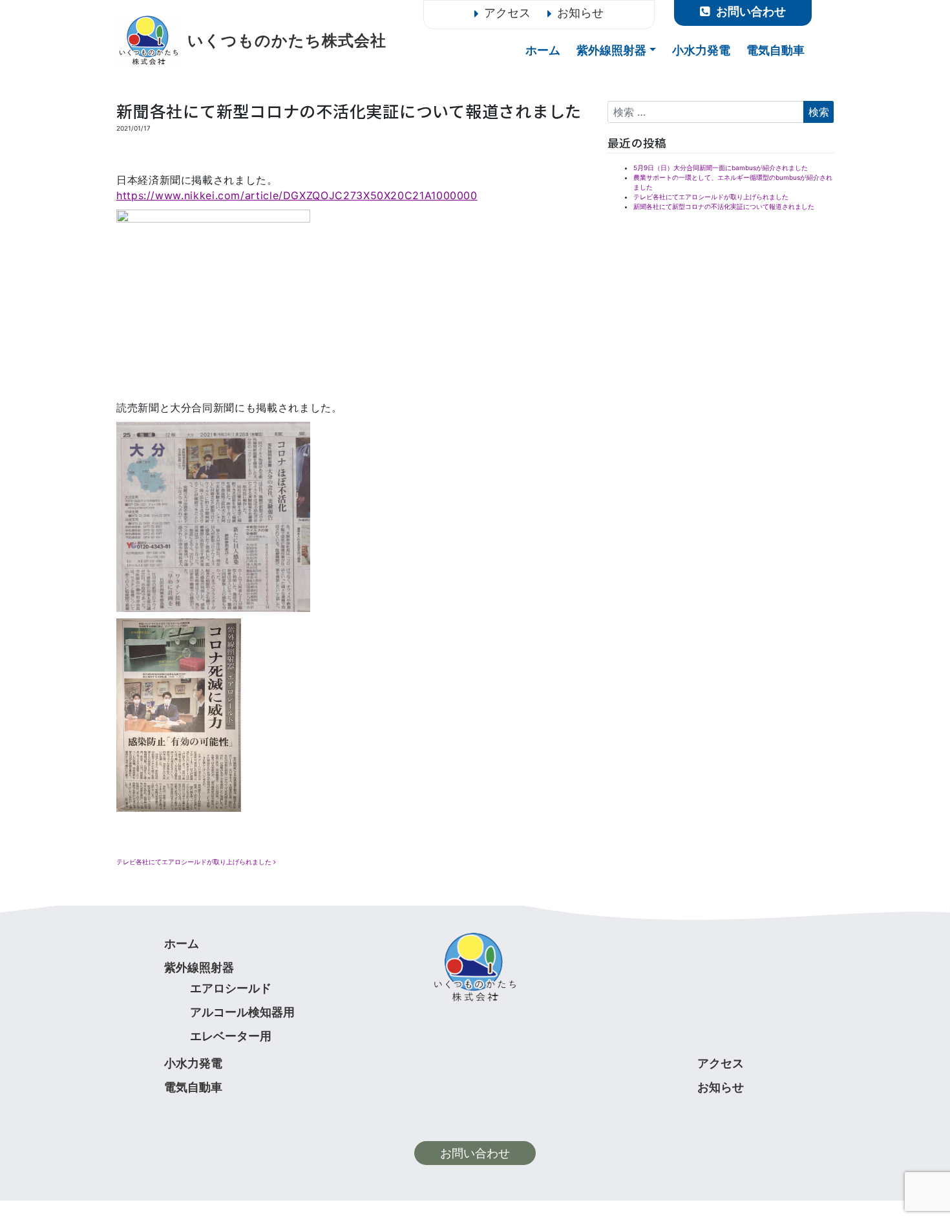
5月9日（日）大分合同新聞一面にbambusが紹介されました (720, 167)
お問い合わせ (475, 1153)
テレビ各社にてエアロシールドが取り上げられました (194, 862)
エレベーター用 (230, 1036)
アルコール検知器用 (242, 1012)
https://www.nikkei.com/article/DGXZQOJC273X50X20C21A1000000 (297, 195)
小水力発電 (701, 50)
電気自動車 (775, 50)
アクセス (507, 12)
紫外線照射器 (611, 50)
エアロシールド (230, 988)
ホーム (542, 50)
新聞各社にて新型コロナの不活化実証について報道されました (723, 206)
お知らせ (580, 12)
